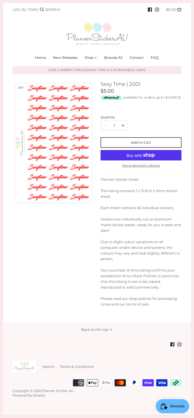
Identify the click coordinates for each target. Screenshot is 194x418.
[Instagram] (157, 9)
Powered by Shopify (29, 395)
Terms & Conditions (77, 366)
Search (48, 366)
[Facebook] (150, 9)
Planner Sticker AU (58, 391)
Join (32, 9)
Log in (19, 9)
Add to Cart (141, 142)
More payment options (141, 165)
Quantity (108, 117)
